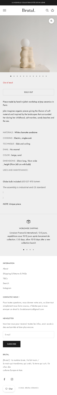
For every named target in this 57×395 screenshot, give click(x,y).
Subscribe (11, 344)
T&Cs (5, 278)
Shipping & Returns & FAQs (15, 273)
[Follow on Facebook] (4, 379)
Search (6, 283)
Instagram (7, 288)
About (5, 268)
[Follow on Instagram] (12, 379)
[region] (28, 232)
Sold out (28, 92)
